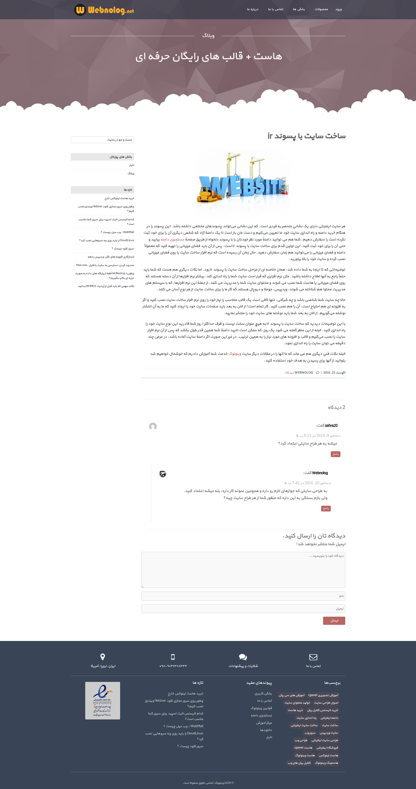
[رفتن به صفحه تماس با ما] (313, 657)
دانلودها (266, 730)
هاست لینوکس (328, 755)
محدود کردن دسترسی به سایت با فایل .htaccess (105, 265)
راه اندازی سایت (306, 718)
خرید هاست (295, 710)
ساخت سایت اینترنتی (304, 725)
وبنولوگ (234, 354)
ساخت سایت (330, 725)
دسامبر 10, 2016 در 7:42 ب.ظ (307, 483)
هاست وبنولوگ (305, 755)
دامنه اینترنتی (329, 718)
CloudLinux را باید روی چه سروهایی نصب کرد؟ (106, 240)
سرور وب (309, 733)
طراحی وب (300, 740)
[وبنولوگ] (104, 10)
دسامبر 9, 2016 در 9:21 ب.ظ (318, 436)
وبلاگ (130, 173)
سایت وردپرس (328, 733)
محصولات (321, 9)
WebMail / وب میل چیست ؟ (117, 232)
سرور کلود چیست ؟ (122, 248)
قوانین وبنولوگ (261, 708)
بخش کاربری (263, 693)
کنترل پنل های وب (299, 763)
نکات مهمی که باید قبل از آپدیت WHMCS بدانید (106, 286)
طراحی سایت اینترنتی (324, 740)
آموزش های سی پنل (291, 695)
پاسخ (335, 454)
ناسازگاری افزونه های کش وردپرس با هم (111, 257)
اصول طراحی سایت (326, 702)
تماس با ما (275, 9)
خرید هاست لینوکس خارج (119, 198)
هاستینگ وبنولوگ (326, 763)
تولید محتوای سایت (297, 702)
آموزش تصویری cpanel (323, 695)
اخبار (131, 165)
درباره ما (252, 9)
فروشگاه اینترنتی (327, 747)
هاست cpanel (303, 747)
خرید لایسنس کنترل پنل (322, 710)
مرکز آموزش (264, 722)
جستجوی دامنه (172, 239)
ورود (338, 9)
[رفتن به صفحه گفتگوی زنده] (243, 657)
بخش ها (299, 9)
